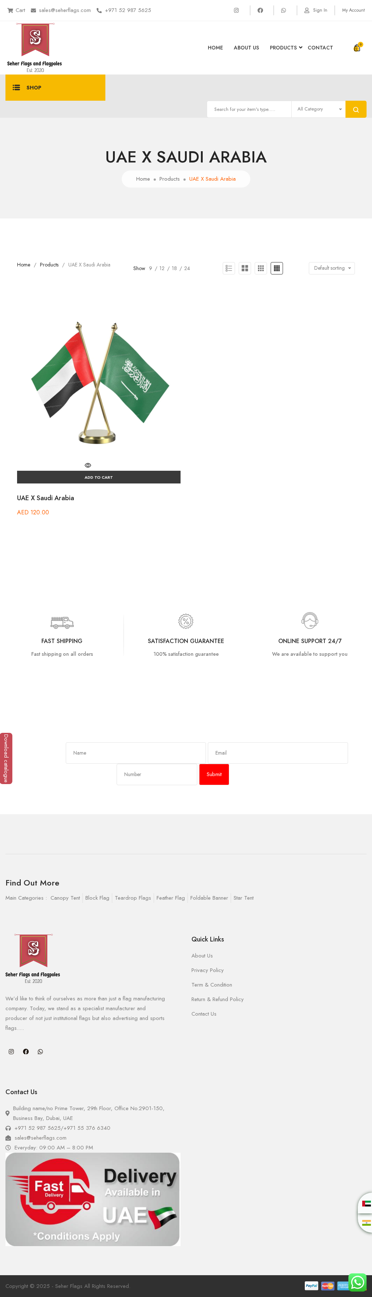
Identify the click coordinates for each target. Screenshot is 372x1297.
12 (162, 268)
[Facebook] (26, 1051)
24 (187, 268)
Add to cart (99, 477)
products (283, 47)
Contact (320, 47)
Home (215, 47)
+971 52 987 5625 (128, 10)
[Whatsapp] (40, 1051)
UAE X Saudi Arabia (45, 498)
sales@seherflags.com (65, 10)
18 (174, 268)
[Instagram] (11, 1051)
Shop (34, 87)
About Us (246, 47)
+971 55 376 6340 (87, 1128)
